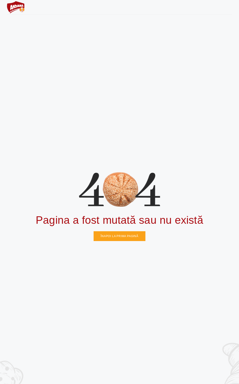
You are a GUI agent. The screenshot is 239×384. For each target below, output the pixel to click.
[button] (228, 7)
